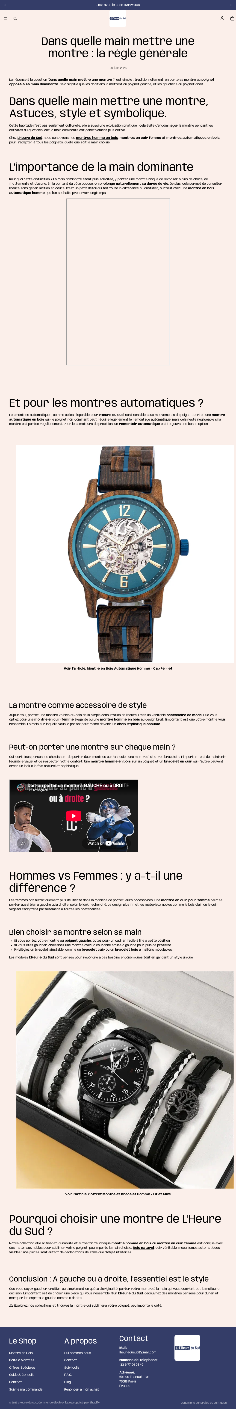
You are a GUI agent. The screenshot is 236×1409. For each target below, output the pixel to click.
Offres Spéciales (22, 1367)
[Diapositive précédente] (5, 5)
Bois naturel (143, 1247)
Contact (15, 1382)
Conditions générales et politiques (204, 1402)
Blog (67, 1382)
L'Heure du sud (27, 1402)
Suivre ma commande (25, 1389)
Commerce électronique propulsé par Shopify (69, 1402)
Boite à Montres (21, 1360)
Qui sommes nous (77, 1353)
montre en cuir (47, 719)
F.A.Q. (68, 1374)
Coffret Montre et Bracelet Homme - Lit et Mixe (129, 1194)
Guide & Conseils (21, 1374)
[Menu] (5, 18)
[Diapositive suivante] (231, 5)
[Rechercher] (15, 18)
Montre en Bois (21, 1353)
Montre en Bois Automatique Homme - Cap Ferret (129, 668)
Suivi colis (71, 1367)
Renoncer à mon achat (81, 1389)
